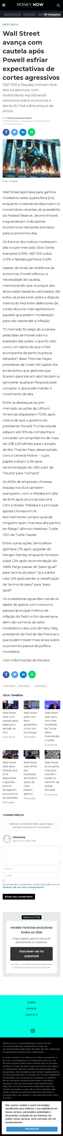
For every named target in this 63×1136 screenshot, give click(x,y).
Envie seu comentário (19, 896)
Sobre (31, 1002)
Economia (40, 686)
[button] (3, 5)
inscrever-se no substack (31, 953)
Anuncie (31, 1008)
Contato (31, 1014)
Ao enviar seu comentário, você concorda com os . (31, 886)
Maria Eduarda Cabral (19, 118)
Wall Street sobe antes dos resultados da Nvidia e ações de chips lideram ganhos (30, 778)
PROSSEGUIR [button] (32, 1129)
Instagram (33, 1031)
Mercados (24, 686)
